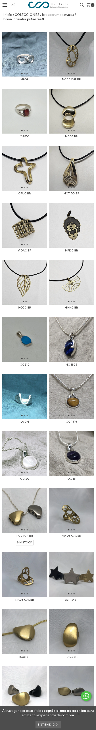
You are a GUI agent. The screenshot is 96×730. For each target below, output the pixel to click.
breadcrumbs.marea (58, 15)
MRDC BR (71, 250)
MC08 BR (71, 136)
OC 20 (24, 478)
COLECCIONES (27, 15)
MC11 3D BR (71, 193)
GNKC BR (71, 307)
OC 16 (71, 478)
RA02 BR (71, 656)
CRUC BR (24, 193)
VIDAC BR (24, 250)
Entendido (48, 724)
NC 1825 (71, 364)
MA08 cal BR (24, 599)
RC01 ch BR (25, 535)
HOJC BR (24, 307)
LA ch (25, 421)
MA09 (25, 79)
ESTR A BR (71, 599)
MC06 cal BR (71, 79)
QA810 (24, 136)
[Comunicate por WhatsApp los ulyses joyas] (86, 696)
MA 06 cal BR (71, 535)
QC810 (24, 364)
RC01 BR (24, 656)
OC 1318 (71, 421)
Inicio (7, 15)
